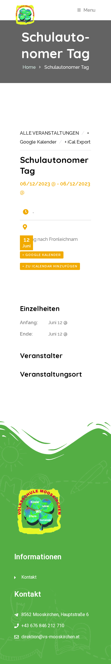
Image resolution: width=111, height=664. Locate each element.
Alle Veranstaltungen (49, 133)
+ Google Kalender (41, 255)
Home (29, 67)
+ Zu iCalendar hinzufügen (49, 266)
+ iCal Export (78, 142)
